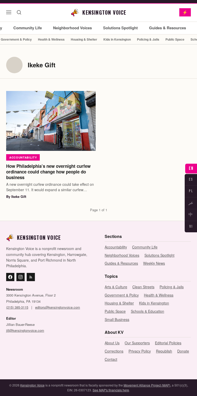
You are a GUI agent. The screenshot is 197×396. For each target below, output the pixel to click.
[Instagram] (20, 277)
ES (191, 179)
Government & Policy (122, 295)
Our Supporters (137, 342)
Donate (183, 351)
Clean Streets (143, 286)
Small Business (117, 319)
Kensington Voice (32, 385)
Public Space (174, 39)
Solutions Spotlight (120, 28)
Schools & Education (147, 311)
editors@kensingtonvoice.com (57, 307)
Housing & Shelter (84, 39)
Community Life (27, 28)
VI (190, 226)
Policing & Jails (148, 39)
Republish (164, 351)
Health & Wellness (51, 39)
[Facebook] (10, 277)
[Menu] (8, 12)
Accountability (23, 157)
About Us (112, 342)
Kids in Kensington (117, 39)
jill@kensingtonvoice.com (25, 330)
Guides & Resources (167, 28)
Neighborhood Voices (72, 28)
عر (191, 202)
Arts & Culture (116, 286)
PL (191, 191)
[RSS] (31, 277)
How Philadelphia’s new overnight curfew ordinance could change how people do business (48, 171)
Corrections (114, 351)
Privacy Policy (140, 351)
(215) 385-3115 (17, 307)
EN (191, 168)
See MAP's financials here (111, 390)
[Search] (19, 12)
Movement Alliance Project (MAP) (147, 385)
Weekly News (154, 263)
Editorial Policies (168, 342)
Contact (111, 359)
